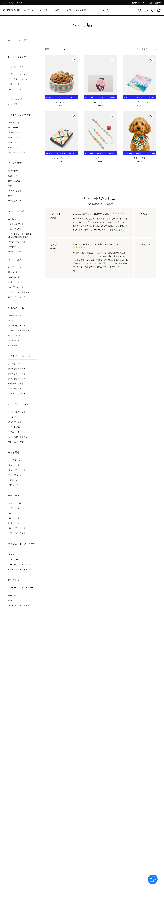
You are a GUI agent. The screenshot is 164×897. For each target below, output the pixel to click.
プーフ (11, 94)
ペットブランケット (16, 470)
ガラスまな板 (14, 180)
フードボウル (14, 460)
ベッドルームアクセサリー (21, 114)
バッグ (11, 600)
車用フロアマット (16, 383)
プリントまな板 (15, 190)
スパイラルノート (16, 287)
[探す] (140, 10)
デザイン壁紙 (14, 427)
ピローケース (14, 147)
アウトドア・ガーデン (19, 356)
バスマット (13, 345)
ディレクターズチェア (17, 378)
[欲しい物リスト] (153, 10)
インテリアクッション (17, 79)
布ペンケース (14, 282)
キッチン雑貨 (15, 162)
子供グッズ (13, 495)
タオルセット (14, 340)
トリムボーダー (15, 432)
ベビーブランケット (16, 528)
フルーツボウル (15, 229)
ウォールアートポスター (18, 437)
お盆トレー (13, 175)
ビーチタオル (14, 335)
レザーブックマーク (16, 297)
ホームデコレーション (19, 404)
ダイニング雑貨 (16, 211)
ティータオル (14, 170)
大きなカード (14, 277)
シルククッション (16, 89)
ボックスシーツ (15, 137)
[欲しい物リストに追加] (73, 60)
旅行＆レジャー (16, 580)
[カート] (159, 10)
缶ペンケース (14, 523)
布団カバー (13, 127)
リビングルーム (16, 66)
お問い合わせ (155, 2)
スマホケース (14, 559)
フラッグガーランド (16, 533)
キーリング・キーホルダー (19, 569)
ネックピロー (14, 104)
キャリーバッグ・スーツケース (20, 588)
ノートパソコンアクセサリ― (20, 564)
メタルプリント (15, 422)
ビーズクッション (16, 267)
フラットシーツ (15, 132)
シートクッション (16, 388)
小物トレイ (13, 185)
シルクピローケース (16, 152)
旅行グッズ (13, 595)
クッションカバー (16, 99)
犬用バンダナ (14, 485)
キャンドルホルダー (16, 393)
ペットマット (14, 465)
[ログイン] (147, 10)
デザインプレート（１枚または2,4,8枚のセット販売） (20, 235)
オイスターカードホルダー (19, 292)
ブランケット (14, 84)
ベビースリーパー (16, 513)
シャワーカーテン (16, 315)
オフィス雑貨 (15, 259)
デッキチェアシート (16, 373)
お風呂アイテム (16, 307)
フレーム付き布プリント (18, 442)
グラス (11, 195)
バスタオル (13, 320)
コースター (13, 219)
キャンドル (13, 417)
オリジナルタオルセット (18, 330)
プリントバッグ (15, 554)
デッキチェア (14, 364)
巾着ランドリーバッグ (17, 325)
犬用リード (13, 480)
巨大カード (13, 272)
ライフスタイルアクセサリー (21, 545)
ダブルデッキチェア (16, 369)
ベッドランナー (15, 142)
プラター (12, 246)
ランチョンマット (16, 224)
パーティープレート (16, 241)
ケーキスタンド (15, 251)
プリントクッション (16, 74)
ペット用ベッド (15, 475)
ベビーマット (14, 518)
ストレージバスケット (17, 503)
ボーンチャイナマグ (16, 200)
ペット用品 (13, 452)
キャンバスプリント (16, 412)
